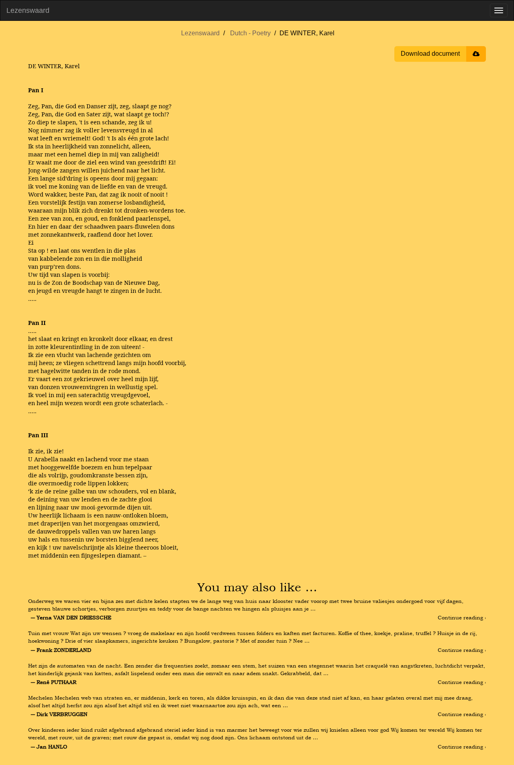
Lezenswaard (27, 10)
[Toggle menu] (499, 10)
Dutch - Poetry (250, 33)
